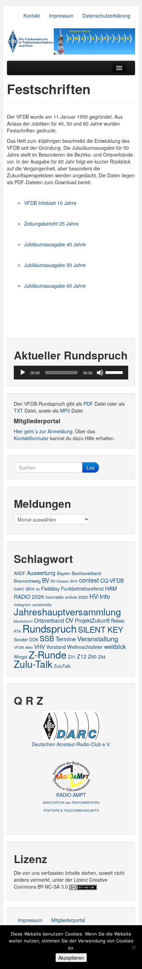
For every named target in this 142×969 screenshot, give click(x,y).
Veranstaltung (97, 638)
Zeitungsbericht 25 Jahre (51, 223)
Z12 (82, 656)
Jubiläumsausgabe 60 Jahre (55, 285)
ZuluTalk (62, 666)
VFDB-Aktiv (23, 647)
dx (38, 589)
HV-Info (99, 596)
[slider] (115, 372)
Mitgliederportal (68, 920)
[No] (133, 947)
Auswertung (41, 572)
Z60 (92, 656)
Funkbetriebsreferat (82, 588)
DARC (19, 589)
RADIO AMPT (71, 802)
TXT (18, 410)
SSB (47, 638)
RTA (17, 631)
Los (90, 467)
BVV (74, 581)
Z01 (71, 656)
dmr (30, 588)
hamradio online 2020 (66, 597)
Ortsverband (49, 620)
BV (45, 580)
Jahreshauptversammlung (67, 611)
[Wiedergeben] (22, 372)
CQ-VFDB (112, 580)
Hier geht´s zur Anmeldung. (44, 431)
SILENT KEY (100, 629)
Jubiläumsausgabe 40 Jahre (55, 244)
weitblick (115, 646)
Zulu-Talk (33, 664)
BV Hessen (60, 581)
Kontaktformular (31, 438)
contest (89, 580)
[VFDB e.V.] (71, 41)
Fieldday (50, 588)
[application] (71, 372)
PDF (88, 403)
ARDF (20, 573)
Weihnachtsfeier (85, 646)
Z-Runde (48, 654)
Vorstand (56, 646)
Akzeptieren (71, 957)
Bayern (63, 573)
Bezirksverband (86, 573)
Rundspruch (49, 628)
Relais (117, 620)
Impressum (61, 15)
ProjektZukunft (92, 620)
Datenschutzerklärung (106, 15)
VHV (39, 646)
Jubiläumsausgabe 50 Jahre (55, 264)
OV (69, 620)
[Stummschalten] (100, 372)
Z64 (101, 656)
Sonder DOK (26, 639)
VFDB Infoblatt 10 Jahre (50, 202)
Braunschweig (27, 580)
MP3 (65, 410)
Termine (65, 639)
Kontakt (31, 15)
